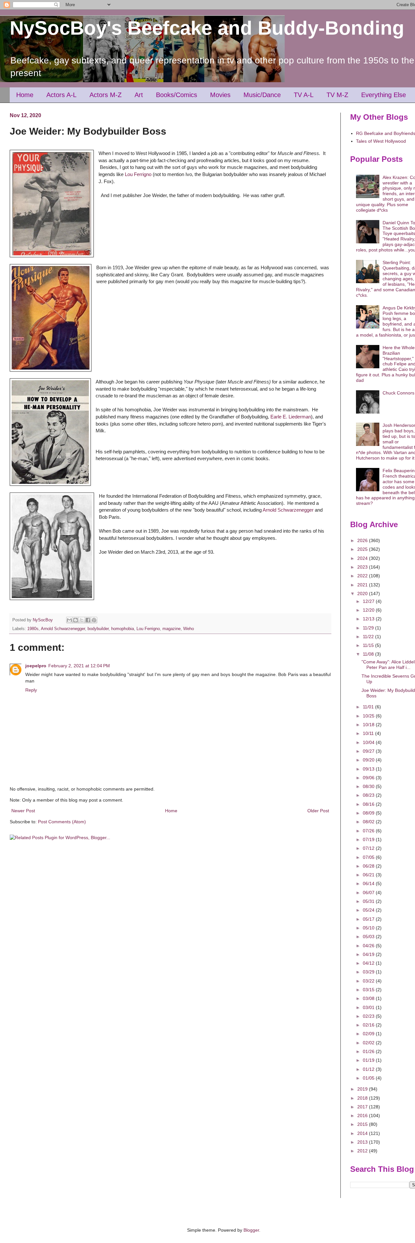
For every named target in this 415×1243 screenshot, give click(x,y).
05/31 (369, 901)
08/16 (369, 804)
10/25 (369, 715)
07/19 (369, 839)
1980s (33, 629)
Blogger (251, 1230)
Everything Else (383, 94)
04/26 (369, 945)
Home (24, 94)
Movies (220, 94)
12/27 (369, 601)
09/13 (369, 768)
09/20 (369, 759)
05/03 (369, 936)
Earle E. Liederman (290, 416)
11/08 (369, 654)
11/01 (369, 706)
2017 (363, 1106)
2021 (363, 584)
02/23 (369, 1016)
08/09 (369, 813)
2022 (363, 575)
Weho (188, 629)
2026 (363, 540)
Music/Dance (262, 94)
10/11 (369, 733)
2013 (363, 1142)
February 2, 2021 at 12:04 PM (79, 665)
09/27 (369, 751)
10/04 (369, 742)
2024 (363, 558)
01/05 (369, 1078)
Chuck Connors (398, 392)
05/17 (369, 919)
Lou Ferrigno (137, 174)
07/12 (369, 848)
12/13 (369, 618)
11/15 (369, 645)
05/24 (369, 910)
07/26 (369, 830)
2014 (363, 1133)
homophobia (122, 629)
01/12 (369, 1069)
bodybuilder (98, 629)
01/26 (369, 1051)
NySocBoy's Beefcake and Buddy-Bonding (207, 28)
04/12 (369, 963)
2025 (363, 549)
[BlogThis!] (75, 620)
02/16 (369, 1024)
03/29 (369, 971)
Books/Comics (176, 94)
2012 (363, 1150)
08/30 (369, 786)
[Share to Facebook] (88, 620)
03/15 (369, 989)
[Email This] (69, 620)
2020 (363, 593)
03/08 (369, 998)
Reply (31, 690)
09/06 (369, 777)
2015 (363, 1124)
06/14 (369, 883)
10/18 (369, 724)
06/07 (369, 892)
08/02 (369, 821)
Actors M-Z (105, 94)
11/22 (369, 636)
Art (139, 94)
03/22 (369, 980)
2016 (363, 1115)
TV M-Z (337, 94)
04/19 (369, 954)
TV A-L (304, 94)
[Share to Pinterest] (94, 620)
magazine (171, 629)
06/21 (369, 874)
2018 (363, 1098)
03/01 (369, 1007)
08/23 (369, 795)
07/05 (369, 857)
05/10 (369, 927)
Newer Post (23, 810)
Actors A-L (61, 94)
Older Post (318, 810)
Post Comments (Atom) (62, 821)
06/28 (369, 866)
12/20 (369, 610)
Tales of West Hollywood (381, 141)
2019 (363, 1089)
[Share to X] (81, 620)
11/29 (369, 627)
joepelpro (35, 665)
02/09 (369, 1033)
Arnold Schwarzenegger (288, 510)
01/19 (369, 1060)
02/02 (369, 1042)
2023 (363, 567)
